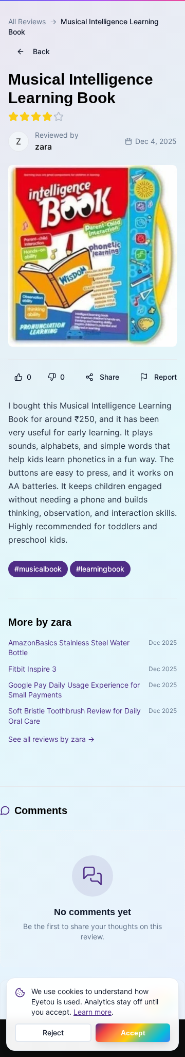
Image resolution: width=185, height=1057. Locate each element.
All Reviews (27, 21)
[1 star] (13, 116)
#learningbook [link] (100, 568)
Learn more (92, 1011)
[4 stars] (47, 116)
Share (109, 376)
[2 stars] (25, 116)
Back (41, 51)
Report (165, 376)
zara (43, 146)
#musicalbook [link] (38, 568)
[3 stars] (36, 116)
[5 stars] (58, 116)
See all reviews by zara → (51, 739)
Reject (53, 1032)
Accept (133, 1033)
